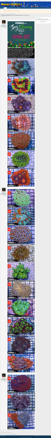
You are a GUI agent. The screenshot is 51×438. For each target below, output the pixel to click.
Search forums (5, 9)
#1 (34, 20)
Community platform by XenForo (25, 437)
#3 (34, 373)
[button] (3, 8)
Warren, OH (5, 195)
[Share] (33, 20)
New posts (1, 9)
